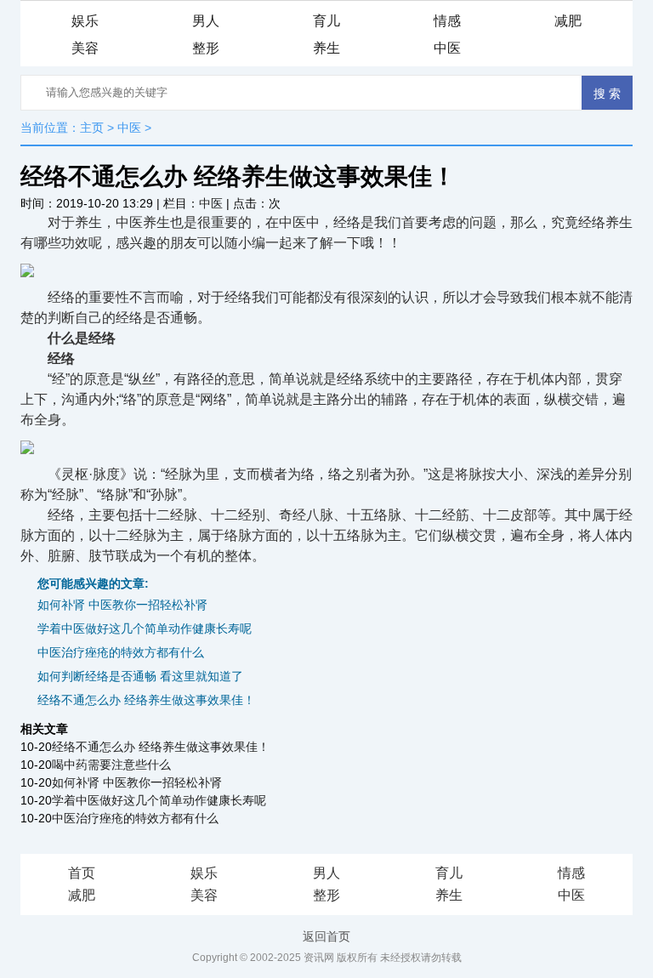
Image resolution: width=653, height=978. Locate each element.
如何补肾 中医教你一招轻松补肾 (122, 604)
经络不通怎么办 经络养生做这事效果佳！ (146, 700)
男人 (205, 21)
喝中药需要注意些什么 (111, 764)
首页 (81, 873)
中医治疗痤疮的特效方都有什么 (120, 652)
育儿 (326, 21)
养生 (326, 48)
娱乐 (85, 21)
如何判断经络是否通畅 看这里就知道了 (140, 676)
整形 (205, 48)
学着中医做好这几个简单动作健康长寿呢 (144, 628)
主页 (92, 127)
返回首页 (326, 936)
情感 (447, 21)
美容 (85, 48)
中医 (447, 48)
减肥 (568, 21)
